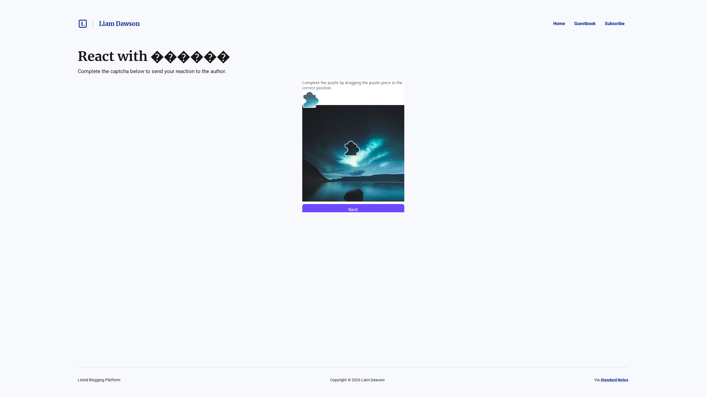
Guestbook (585, 23)
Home (559, 23)
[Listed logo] (82, 23)
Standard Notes (614, 380)
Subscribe (615, 23)
